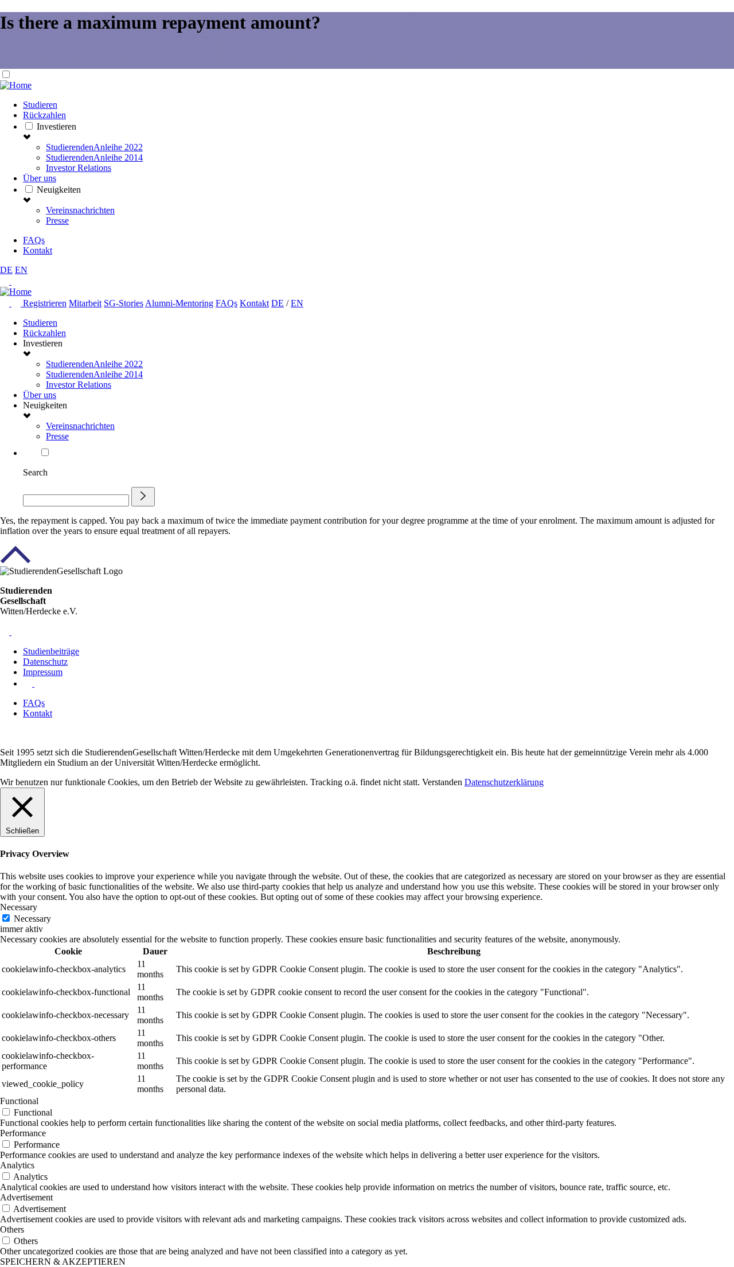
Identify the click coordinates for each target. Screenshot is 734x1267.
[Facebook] (5, 303)
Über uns (39, 178)
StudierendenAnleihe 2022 (94, 147)
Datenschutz (45, 661)
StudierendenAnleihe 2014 (94, 157)
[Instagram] (17, 303)
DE (6, 270)
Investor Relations (78, 168)
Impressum (43, 672)
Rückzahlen (44, 115)
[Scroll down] (17, 63)
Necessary (32, 918)
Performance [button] (23, 1133)
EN (21, 270)
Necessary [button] (18, 907)
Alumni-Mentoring (179, 303)
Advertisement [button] (26, 1197)
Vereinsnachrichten (80, 210)
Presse (57, 220)
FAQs (34, 240)
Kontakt (37, 250)
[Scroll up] (15, 561)
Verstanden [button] (442, 782)
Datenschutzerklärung (504, 782)
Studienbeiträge (51, 651)
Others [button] (12, 1229)
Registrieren (45, 303)
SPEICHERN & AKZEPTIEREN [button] (63, 1261)
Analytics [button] (17, 1165)
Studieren (40, 105)
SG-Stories (123, 303)
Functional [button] (19, 1101)
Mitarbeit (85, 303)
